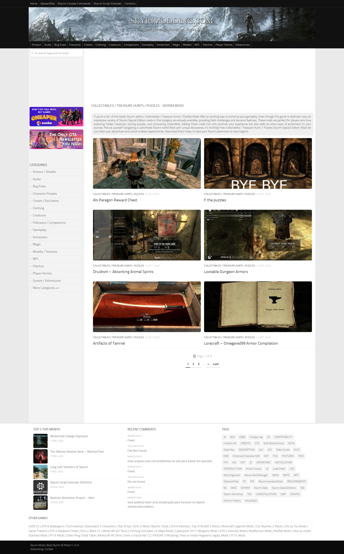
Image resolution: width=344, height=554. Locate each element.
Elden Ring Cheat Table (81, 535)
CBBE (242, 437)
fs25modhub (74, 526)
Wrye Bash (251, 500)
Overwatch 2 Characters (100, 526)
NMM (275, 475)
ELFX (297, 449)
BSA (232, 437)
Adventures (242, 44)
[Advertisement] (202, 75)
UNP (283, 494)
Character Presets (45, 194)
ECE (270, 449)
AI (225, 437)
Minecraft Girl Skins (115, 531)
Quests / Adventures (47, 281)
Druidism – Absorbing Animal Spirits (123, 271)
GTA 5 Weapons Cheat (63, 531)
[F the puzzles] (258, 163)
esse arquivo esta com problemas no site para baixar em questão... (171, 461)
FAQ (275, 456)
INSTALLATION (283, 462)
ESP (266, 456)
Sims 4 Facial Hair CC (137, 535)
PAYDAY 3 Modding (165, 535)
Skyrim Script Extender (108, 3)
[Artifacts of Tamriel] (147, 306)
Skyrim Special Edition (284, 488)
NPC (197, 44)
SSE (302, 488)
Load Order (279, 468)
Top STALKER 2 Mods (205, 526)
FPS (226, 462)
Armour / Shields (44, 172)
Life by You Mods (295, 526)
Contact (49, 549)
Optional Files (231, 481)
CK (268, 437)
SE (225, 488)
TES (249, 494)
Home (33, 3)
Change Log (256, 437)
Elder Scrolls (283, 449)
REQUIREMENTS (296, 481)
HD (234, 462)
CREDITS (245, 443)
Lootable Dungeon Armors (226, 271)
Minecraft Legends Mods (237, 526)
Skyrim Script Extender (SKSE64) (71, 482)
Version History (232, 500)
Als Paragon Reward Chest (115, 200)
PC (244, 481)
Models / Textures (45, 252)
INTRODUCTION (233, 468)
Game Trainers (38, 531)
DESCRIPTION (247, 449)
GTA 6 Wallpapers (52, 526)
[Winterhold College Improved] (40, 441)
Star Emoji (124, 526)
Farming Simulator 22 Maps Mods (151, 531)
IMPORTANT (263, 462)
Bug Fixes (60, 44)
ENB (226, 456)
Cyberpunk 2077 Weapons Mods (196, 531)
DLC (261, 449)
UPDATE (295, 494)
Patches (207, 44)
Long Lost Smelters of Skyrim (69, 467)
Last (216, 364)
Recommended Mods (271, 481)
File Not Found (137, 450)
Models (187, 44)
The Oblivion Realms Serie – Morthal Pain (77, 451)
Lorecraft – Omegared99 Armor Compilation (241, 343)
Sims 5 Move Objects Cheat (150, 526)
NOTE (286, 475)
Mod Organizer (232, 475)
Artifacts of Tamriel (109, 343)
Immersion (163, 44)
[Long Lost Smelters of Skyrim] (40, 472)
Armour (36, 44)
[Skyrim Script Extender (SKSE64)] (40, 487)
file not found (136, 481)
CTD (257, 443)
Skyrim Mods (37, 545)
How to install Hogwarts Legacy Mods (204, 535)
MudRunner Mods (260, 531)
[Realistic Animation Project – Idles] (40, 502)
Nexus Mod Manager (256, 475)
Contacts (130, 3)
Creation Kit (230, 443)
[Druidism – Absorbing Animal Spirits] (147, 235)
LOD (292, 468)
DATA (291, 443)
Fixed (131, 440)
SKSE (233, 488)
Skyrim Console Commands (74, 3)
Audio (47, 44)
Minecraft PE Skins (110, 535)
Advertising (36, 549)
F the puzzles (215, 200)
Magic (176, 44)
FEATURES (288, 456)
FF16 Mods (57, 535)
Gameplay (148, 44)
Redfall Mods (282, 531)
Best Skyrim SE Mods (59, 545)
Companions (131, 44)
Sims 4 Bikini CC (90, 531)
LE (267, 468)
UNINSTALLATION (266, 494)
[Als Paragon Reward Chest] (147, 163)
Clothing (100, 44)
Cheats (88, 44)
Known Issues (254, 468)
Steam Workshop (233, 494)
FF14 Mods (238, 535)
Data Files (229, 449)
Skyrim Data (260, 488)
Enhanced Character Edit (246, 456)
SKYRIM (245, 488)
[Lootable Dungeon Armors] (258, 235)
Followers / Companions (49, 223)
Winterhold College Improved (69, 436)
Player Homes (224, 44)
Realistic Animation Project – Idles (72, 498)
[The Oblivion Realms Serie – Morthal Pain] (40, 456)
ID (251, 462)
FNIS (301, 456)
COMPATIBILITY (283, 437)
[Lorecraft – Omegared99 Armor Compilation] (258, 306)
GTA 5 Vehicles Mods (233, 531)
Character (75, 44)
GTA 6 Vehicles (180, 526)
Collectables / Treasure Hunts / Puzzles (118, 194)
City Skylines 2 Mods (268, 526)
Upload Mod (47, 3)
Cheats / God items (46, 201)
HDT (242, 462)
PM (252, 481)
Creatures (115, 44)
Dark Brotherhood (274, 443)
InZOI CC (34, 526)
